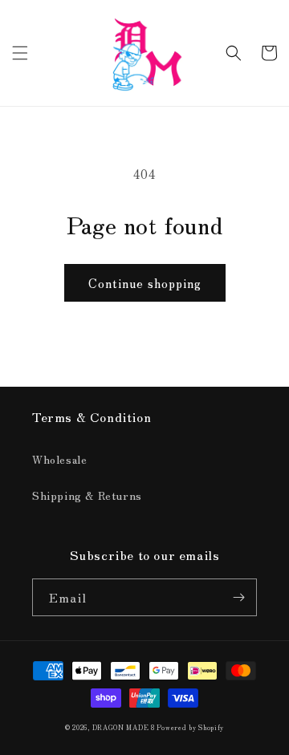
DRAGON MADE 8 (124, 727)
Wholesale (59, 459)
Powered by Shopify (190, 727)
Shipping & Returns (87, 495)
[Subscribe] (238, 597)
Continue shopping (144, 282)
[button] (20, 53)
